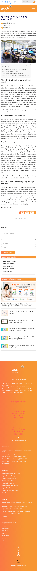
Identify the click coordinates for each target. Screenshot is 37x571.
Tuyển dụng (5, 535)
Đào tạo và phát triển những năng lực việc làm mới (16, 75)
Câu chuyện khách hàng (9, 531)
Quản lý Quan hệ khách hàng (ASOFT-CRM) (14, 461)
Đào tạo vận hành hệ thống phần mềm (12, 513)
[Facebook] (22, 213)
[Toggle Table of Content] (27, 66)
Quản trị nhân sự (8, 266)
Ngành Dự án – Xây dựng (9, 480)
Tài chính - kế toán (8, 268)
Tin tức (4, 538)
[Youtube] (18, 554)
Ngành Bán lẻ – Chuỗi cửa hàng (11, 490)
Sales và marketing (8, 263)
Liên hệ (4, 540)
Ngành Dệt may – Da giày (9, 478)
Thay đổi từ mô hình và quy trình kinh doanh (14, 69)
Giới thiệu (4, 533)
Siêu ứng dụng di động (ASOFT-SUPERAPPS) (15, 454)
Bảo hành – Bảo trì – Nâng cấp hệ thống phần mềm (16, 511)
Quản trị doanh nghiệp (9, 261)
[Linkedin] (27, 213)
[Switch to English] (11, 2)
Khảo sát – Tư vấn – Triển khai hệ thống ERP (14, 506)
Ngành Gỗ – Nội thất (8, 483)
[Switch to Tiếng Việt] (4, 2)
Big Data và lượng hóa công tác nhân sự (13, 73)
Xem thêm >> (6, 463)
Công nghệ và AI (8, 271)
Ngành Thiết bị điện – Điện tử (10, 485)
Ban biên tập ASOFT (9, 23)
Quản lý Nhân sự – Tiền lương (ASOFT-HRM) (14, 458)
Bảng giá (4, 526)
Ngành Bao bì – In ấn (8, 488)
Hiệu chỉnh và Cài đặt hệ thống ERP (12, 509)
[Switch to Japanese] (17, 2)
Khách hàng (5, 528)
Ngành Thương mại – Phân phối (11, 473)
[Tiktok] (18, 557)
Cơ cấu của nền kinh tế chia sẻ (10, 71)
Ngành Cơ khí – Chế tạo (9, 476)
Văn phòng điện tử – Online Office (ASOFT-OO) (15, 456)
